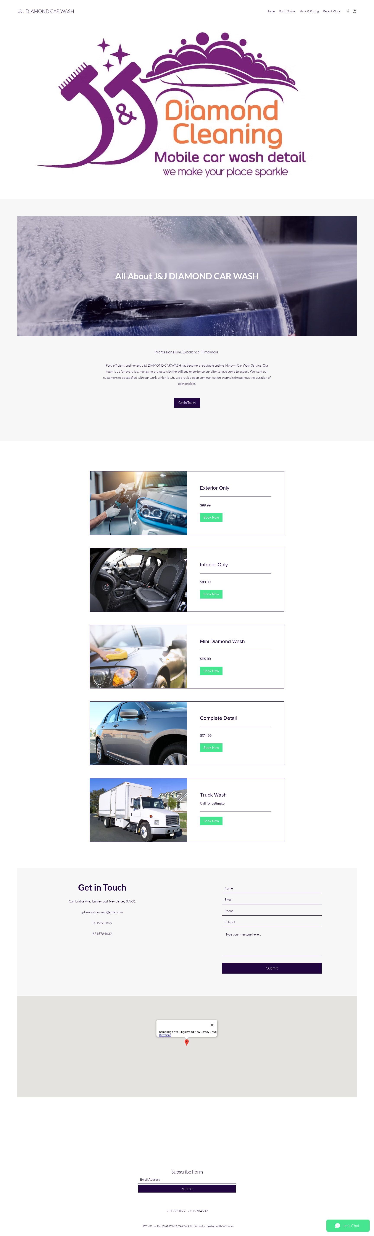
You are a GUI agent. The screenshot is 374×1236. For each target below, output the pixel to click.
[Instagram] (354, 11)
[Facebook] (348, 11)
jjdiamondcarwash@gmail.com (102, 912)
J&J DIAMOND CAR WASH (45, 11)
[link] (235, 487)
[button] (211, 517)
